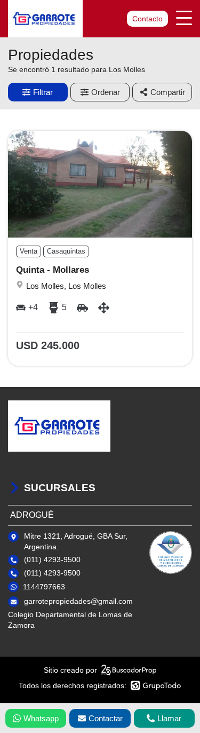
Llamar (169, 718)
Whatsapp (41, 718)
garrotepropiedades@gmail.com (78, 601)
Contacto (147, 18)
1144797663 (44, 586)
